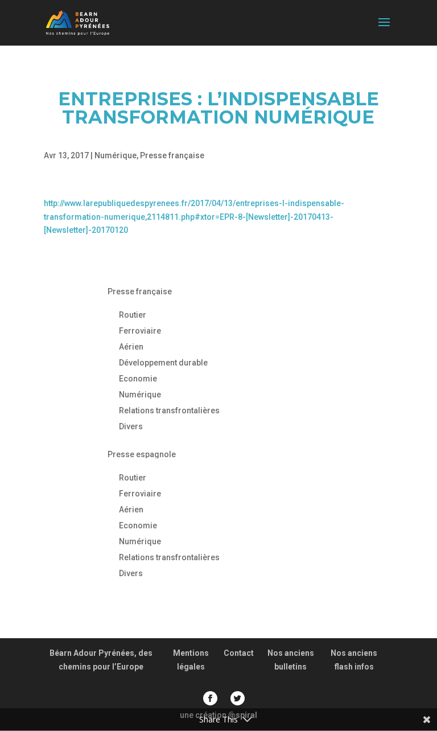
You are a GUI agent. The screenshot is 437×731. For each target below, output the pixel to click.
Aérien (131, 346)
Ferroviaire (140, 330)
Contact (239, 653)
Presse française (172, 155)
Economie (138, 378)
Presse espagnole (142, 454)
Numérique (115, 155)
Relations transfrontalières (169, 410)
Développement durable (163, 362)
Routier (132, 314)
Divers (131, 426)
